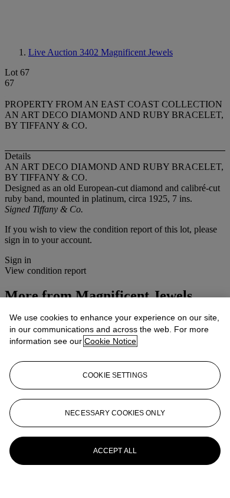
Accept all (115, 451)
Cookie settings (115, 375)
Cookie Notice (110, 341)
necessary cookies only (115, 413)
